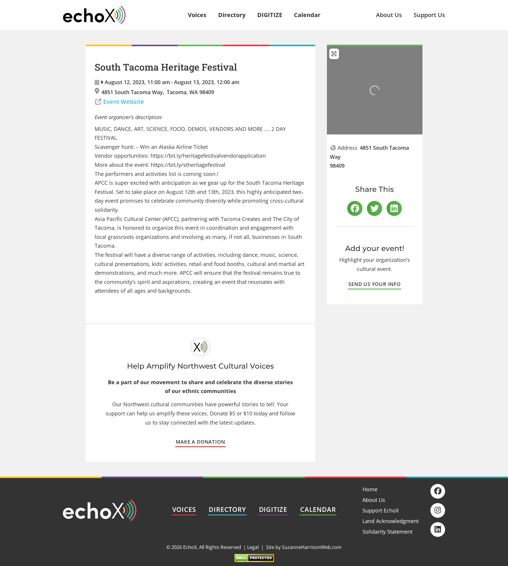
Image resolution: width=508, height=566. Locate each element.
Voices (197, 15)
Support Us (429, 15)
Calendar (307, 15)
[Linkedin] (437, 529)
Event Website (123, 102)
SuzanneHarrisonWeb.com (312, 547)
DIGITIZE (269, 15)
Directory (231, 15)
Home (369, 489)
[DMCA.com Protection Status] (254, 560)
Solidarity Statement (387, 531)
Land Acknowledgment (390, 521)
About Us (389, 15)
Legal (253, 547)
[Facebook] (437, 491)
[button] (354, 208)
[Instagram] (437, 510)
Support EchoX (380, 510)
